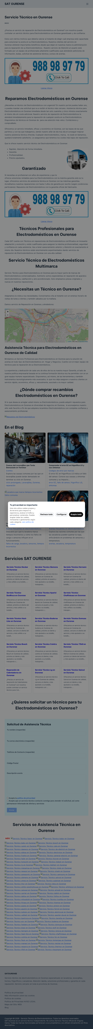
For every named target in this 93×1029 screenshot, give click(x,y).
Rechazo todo (46, 514)
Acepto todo (76, 514)
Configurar (62, 514)
